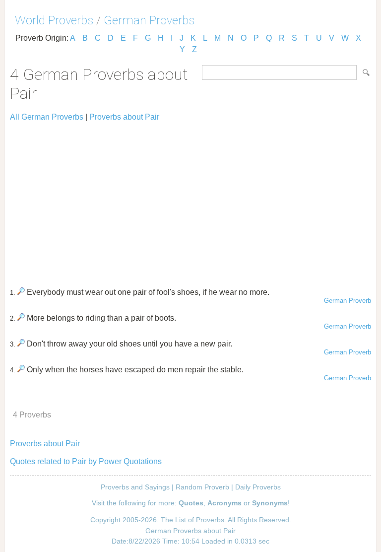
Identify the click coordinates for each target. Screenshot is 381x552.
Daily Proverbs (258, 487)
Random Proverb (202, 487)
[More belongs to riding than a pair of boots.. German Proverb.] (21, 318)
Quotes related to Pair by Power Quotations (86, 461)
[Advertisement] (190, 200)
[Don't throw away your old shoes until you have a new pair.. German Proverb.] (21, 344)
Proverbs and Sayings (135, 487)
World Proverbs (54, 20)
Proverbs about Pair (124, 117)
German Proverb (347, 300)
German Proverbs (149, 20)
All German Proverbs (46, 117)
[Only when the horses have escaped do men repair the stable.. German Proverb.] (21, 369)
